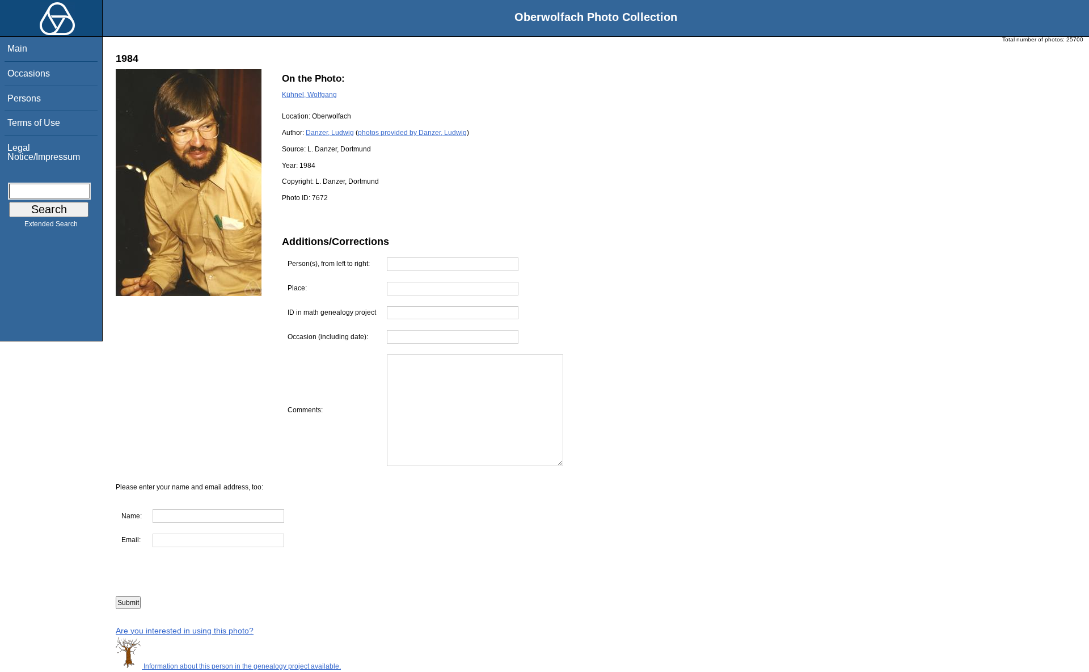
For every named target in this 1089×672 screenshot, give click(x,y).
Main (17, 48)
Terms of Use (33, 123)
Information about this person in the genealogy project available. (241, 666)
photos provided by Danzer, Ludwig (412, 133)
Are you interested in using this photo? (185, 630)
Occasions (28, 73)
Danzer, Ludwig (330, 133)
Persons (24, 98)
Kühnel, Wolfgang (309, 95)
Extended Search (51, 224)
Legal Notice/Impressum (43, 152)
